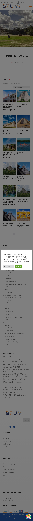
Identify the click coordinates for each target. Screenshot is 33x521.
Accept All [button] (18, 266)
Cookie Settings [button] (8, 266)
